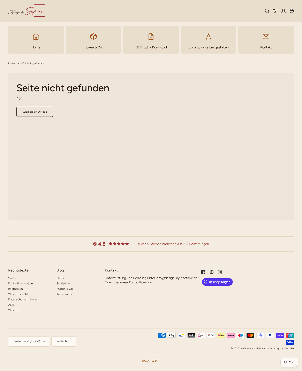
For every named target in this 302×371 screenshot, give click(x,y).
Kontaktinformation (20, 283)
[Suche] (267, 11)
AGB (11, 305)
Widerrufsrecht (18, 294)
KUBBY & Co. (64, 289)
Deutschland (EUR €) (26, 341)
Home (11, 63)
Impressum (15, 289)
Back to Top (151, 361)
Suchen (13, 278)
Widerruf (14, 310)
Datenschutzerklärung (22, 299)
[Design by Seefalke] (27, 11)
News (60, 278)
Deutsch (61, 341)
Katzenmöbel (64, 294)
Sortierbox (63, 283)
